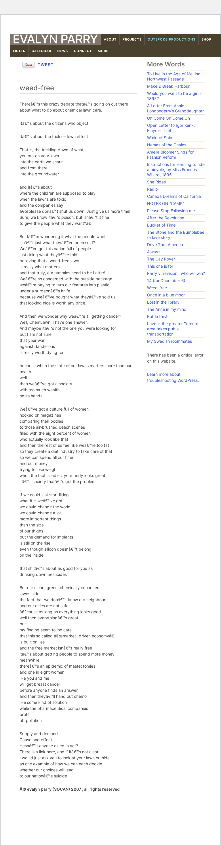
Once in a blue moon (166, 294)
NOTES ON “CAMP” (165, 203)
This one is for (160, 266)
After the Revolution (165, 217)
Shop (206, 39)
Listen (19, 51)
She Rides (156, 181)
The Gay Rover (161, 258)
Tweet (46, 64)
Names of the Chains (166, 144)
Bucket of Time (161, 225)
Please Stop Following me (171, 210)
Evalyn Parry (55, 39)
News (62, 51)
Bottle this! (157, 316)
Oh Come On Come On (168, 118)
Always (153, 251)
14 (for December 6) (166, 280)
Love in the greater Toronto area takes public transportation (172, 328)
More (103, 51)
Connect (83, 51)
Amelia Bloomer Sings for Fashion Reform (170, 155)
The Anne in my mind (166, 309)
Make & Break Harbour (168, 86)
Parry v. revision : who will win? (176, 273)
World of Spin (159, 137)
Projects (132, 39)
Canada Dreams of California (174, 196)
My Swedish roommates (169, 341)
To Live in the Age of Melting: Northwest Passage (174, 76)
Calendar (41, 51)
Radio (152, 189)
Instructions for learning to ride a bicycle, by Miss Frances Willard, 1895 (176, 169)
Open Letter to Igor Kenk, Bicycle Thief (171, 128)
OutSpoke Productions (171, 39)
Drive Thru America (165, 244)
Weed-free (157, 287)
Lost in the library (163, 302)
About (110, 39)
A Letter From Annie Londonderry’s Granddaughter (175, 108)
